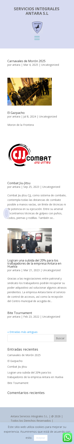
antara (16, 65)
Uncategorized (50, 65)
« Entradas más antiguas (22, 332)
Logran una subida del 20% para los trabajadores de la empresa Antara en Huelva (34, 263)
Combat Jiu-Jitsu (18, 183)
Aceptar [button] (40, 437)
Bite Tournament (19, 313)
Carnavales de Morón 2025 (26, 61)
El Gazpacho (16, 113)
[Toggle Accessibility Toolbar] (9, 213)
